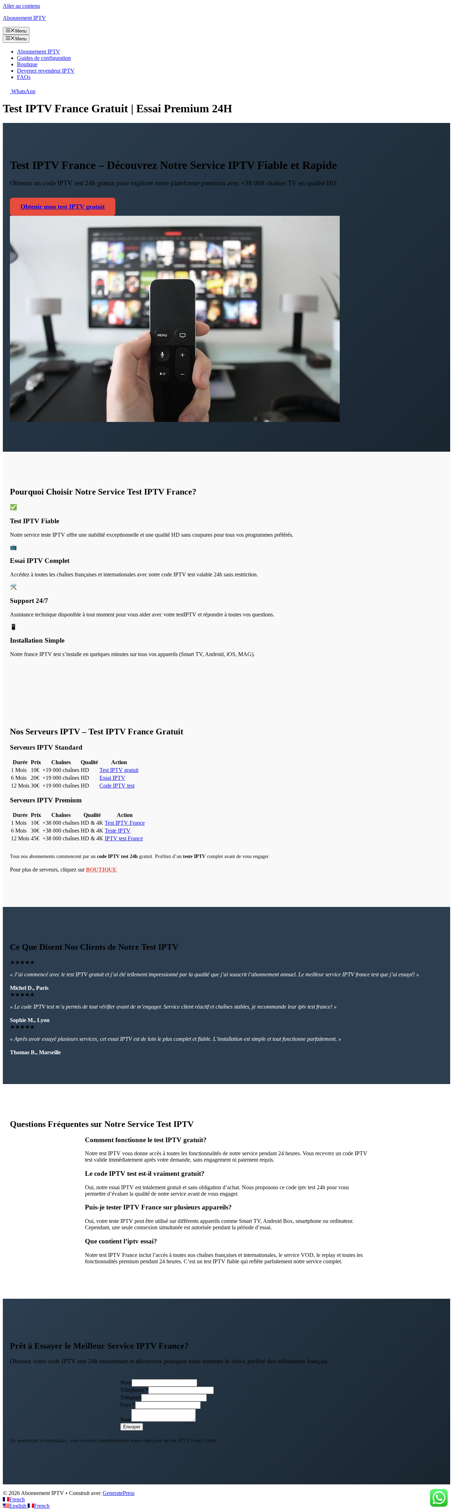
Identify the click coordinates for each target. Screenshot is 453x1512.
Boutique (27, 64)
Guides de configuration (44, 58)
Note (125, 1420)
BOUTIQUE (101, 870)
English (18, 1506)
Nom (126, 1383)
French (17, 1499)
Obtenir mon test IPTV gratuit (63, 206)
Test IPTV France (125, 823)
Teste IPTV (118, 831)
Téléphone (134, 1390)
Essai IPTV (112, 778)
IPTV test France (124, 838)
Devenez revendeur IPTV (46, 71)
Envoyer (131, 1426)
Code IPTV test (116, 786)
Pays (127, 1405)
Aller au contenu (21, 6)
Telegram (130, 1397)
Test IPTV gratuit (118, 770)
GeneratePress (118, 1493)
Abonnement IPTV (24, 18)
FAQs (23, 77)
